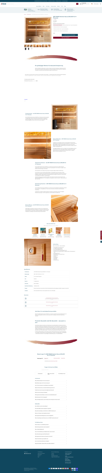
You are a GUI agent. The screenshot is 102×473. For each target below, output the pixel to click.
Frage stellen (63, 358)
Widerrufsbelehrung (26, 468)
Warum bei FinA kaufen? (41, 453)
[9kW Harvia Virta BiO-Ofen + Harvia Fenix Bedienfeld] (61, 29)
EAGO (55, 19)
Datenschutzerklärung (33, 468)
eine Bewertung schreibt (53, 361)
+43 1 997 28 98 (67, 454)
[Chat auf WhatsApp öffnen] (101, 242)
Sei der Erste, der (51, 361)
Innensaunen (29, 14)
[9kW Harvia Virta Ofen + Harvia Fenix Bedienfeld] (60, 27)
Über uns (39, 455)
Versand (52, 453)
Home (25, 14)
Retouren (52, 454)
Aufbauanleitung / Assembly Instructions (52, 305)
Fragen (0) (46, 358)
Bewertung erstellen (57, 358)
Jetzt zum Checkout (65, 37)
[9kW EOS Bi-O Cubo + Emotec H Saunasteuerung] (60, 31)
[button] (92, 4)
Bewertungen (40, 454)
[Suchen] (77, 4)
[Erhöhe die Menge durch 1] (60, 35)
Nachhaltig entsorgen (54, 455)
